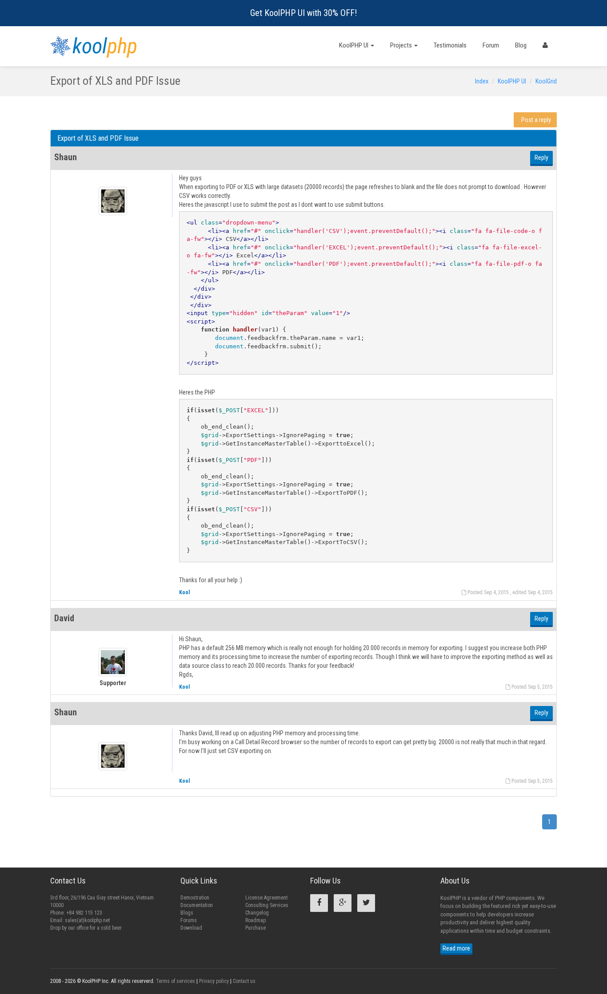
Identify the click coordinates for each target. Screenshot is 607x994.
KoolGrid (546, 81)
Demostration (194, 898)
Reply (541, 157)
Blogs (186, 913)
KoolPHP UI (354, 45)
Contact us (244, 981)
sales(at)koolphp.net (87, 920)
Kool (184, 592)
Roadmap (255, 920)
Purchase (255, 928)
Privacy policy (214, 981)
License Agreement (266, 898)
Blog (521, 45)
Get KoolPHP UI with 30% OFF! (303, 13)
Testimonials (450, 45)
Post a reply (536, 119)
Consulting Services (266, 905)
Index (481, 81)
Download (191, 928)
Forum (491, 45)
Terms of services (175, 981)
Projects (401, 45)
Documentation (196, 905)
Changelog (257, 913)
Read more (456, 948)
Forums (188, 920)
